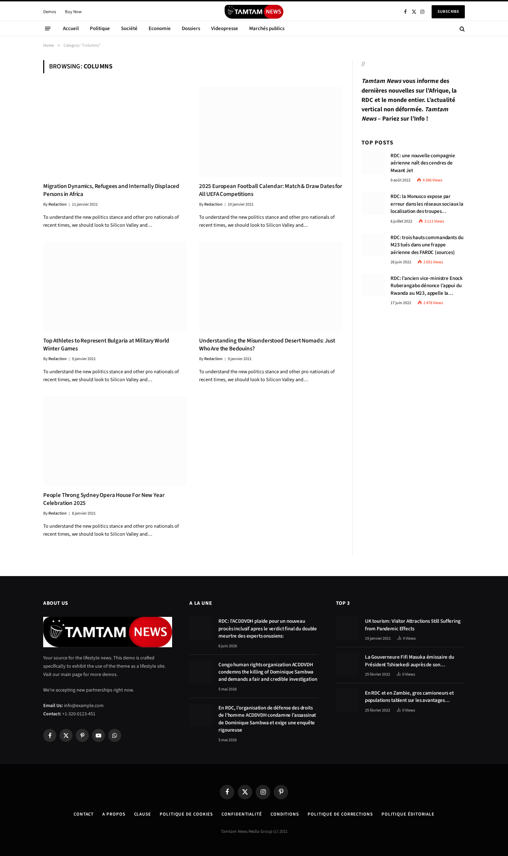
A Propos (113, 814)
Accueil (71, 28)
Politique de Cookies (186, 814)
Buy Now (73, 12)
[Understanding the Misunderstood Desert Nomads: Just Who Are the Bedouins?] (270, 286)
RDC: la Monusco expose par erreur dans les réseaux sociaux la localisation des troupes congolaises (427, 204)
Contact (84, 814)
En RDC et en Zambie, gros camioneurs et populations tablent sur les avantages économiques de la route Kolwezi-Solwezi (410, 696)
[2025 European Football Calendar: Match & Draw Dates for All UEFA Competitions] (270, 132)
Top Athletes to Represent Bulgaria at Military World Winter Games (106, 345)
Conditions (285, 814)
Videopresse (224, 28)
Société (129, 28)
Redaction (57, 204)
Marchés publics (266, 28)
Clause (142, 814)
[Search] (461, 28)
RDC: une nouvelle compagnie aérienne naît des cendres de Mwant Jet (423, 163)
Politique (100, 28)
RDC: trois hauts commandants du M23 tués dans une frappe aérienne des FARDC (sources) (427, 245)
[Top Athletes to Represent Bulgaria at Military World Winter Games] (115, 286)
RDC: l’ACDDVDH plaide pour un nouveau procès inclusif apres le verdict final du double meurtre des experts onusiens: (267, 629)
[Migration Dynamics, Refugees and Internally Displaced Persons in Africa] (115, 132)
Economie (160, 28)
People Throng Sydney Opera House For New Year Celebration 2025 (103, 499)
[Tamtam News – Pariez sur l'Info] (254, 11)
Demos (49, 12)
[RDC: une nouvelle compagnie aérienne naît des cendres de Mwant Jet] (372, 162)
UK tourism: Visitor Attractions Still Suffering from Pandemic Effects (413, 625)
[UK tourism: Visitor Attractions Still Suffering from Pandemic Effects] (347, 628)
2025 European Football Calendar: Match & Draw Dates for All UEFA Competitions (270, 190)
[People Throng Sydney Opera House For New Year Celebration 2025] (115, 441)
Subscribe (448, 12)
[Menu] (47, 28)
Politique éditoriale (408, 814)
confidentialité (242, 814)
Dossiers (191, 28)
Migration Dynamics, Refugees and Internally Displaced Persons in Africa (111, 190)
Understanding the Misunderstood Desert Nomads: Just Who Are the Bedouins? (267, 345)
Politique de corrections (340, 814)
